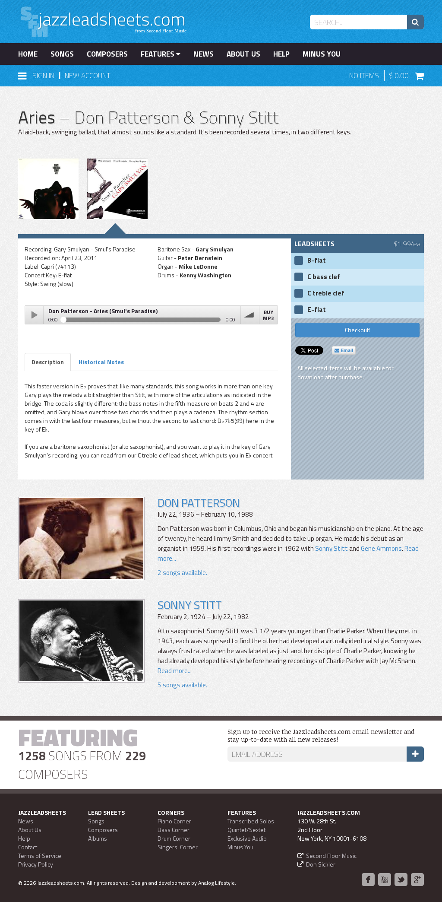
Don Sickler (320, 864)
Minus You (322, 54)
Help (281, 54)
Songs (62, 54)
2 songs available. (182, 573)
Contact (27, 846)
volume (250, 315)
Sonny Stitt (331, 548)
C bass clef (323, 277)
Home (28, 54)
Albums (97, 838)
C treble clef (325, 293)
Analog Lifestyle (216, 883)
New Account (87, 75)
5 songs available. (182, 685)
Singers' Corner (178, 846)
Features (158, 54)
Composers (107, 54)
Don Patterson (199, 502)
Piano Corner (174, 821)
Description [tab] (48, 361)
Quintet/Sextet (246, 829)
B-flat (316, 260)
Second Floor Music (331, 855)
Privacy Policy (35, 864)
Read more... (175, 671)
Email (346, 350)
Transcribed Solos (250, 821)
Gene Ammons (381, 548)
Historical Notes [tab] (101, 361)
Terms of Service (39, 855)
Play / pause (34, 315)
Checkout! (357, 329)
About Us (243, 54)
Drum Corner (174, 838)
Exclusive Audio (247, 838)
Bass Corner (173, 829)
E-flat (316, 309)
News (203, 54)
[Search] (415, 22)
